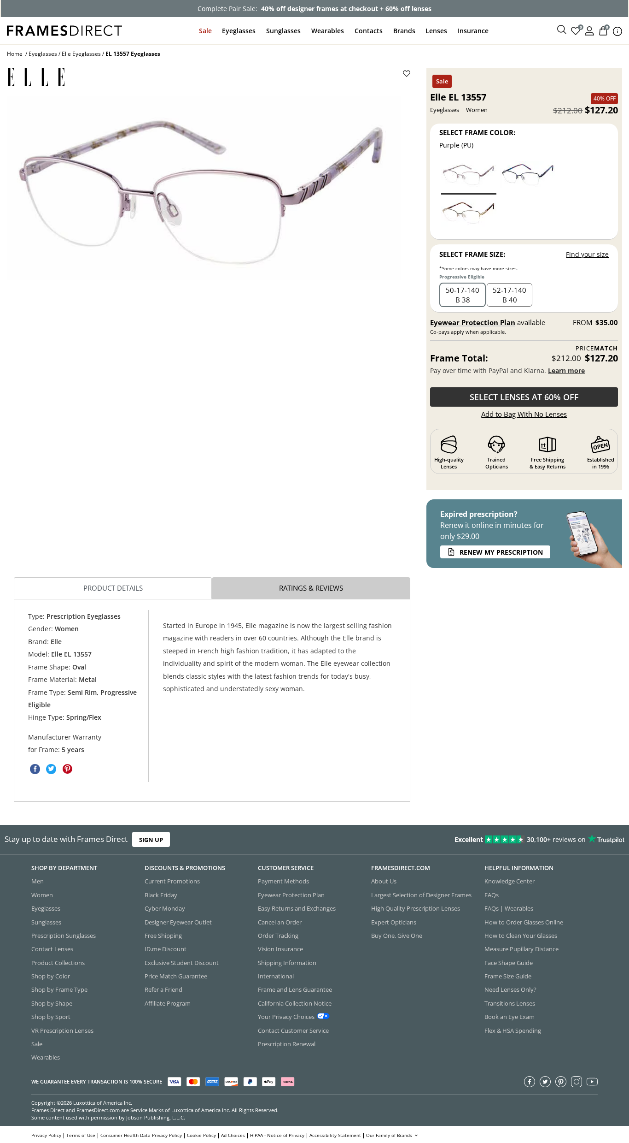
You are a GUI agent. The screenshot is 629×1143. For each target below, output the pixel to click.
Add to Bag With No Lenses (524, 414)
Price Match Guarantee (176, 976)
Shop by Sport (50, 1017)
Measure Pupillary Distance (521, 949)
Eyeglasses (239, 30)
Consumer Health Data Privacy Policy (141, 1135)
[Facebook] (529, 1081)
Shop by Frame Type (59, 989)
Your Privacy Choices (286, 1017)
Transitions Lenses (509, 1003)
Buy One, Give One (396, 935)
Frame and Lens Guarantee (295, 989)
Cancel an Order (280, 922)
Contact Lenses (52, 949)
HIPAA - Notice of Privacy (277, 1135)
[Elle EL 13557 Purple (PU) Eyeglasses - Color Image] (468, 177)
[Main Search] (561, 30)
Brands (404, 30)
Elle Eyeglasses (81, 54)
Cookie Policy (201, 1135)
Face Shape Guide (508, 963)
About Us (383, 881)
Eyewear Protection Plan (472, 322)
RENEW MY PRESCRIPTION (501, 552)
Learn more (566, 370)
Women (42, 895)
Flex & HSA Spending (512, 1030)
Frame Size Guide (507, 976)
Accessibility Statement (335, 1135)
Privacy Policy (46, 1135)
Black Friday (161, 895)
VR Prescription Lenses (62, 1030)
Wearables (327, 30)
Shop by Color (50, 976)
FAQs (491, 895)
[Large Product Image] (204, 188)
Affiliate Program (168, 1003)
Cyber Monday (165, 908)
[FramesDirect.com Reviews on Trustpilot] (495, 840)
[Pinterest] (560, 1081)
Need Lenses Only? (510, 989)
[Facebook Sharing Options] (35, 769)
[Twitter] (545, 1081)
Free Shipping (163, 935)
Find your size (587, 254)
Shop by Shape (51, 1003)
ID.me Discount (165, 949)
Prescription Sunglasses (63, 935)
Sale (205, 30)
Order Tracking (278, 935)
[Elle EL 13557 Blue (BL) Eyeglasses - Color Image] (527, 177)
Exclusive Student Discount (182, 963)
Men (37, 881)
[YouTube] (592, 1081)
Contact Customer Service (293, 1030)
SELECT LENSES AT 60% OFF (524, 397)
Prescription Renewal (286, 1044)
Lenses (436, 30)
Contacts (369, 30)
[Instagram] (576, 1081)
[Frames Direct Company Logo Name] (64, 29)
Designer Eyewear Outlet (178, 922)
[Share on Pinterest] (67, 769)
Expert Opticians (393, 922)
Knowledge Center (509, 881)
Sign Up (151, 839)
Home (15, 54)
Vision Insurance (280, 949)
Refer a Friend (163, 989)
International (276, 976)
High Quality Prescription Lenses (415, 908)
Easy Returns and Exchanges (297, 908)
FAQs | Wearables (508, 908)
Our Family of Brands (390, 1135)
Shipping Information (287, 963)
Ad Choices (233, 1135)
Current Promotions (172, 881)
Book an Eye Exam (509, 1017)
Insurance (473, 30)
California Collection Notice (295, 1003)
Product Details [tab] (113, 587)
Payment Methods (283, 881)
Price (597, 348)
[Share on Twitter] (51, 769)
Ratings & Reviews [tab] (311, 587)
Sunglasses (283, 30)
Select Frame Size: (472, 254)
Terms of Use (80, 1135)
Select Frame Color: (477, 132)
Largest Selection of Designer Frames (421, 895)
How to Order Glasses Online (523, 922)
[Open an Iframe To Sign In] (589, 30)
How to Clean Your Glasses (520, 935)
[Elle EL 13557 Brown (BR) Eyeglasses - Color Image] (468, 215)
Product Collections (58, 963)
